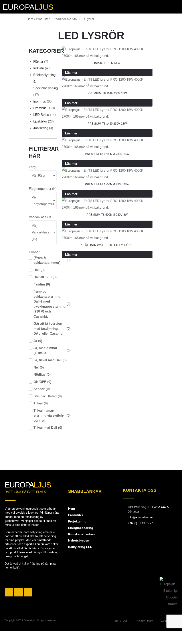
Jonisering (40, 128)
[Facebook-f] (9, 592)
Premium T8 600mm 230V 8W (107, 214)
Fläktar (38, 61)
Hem (30, 19)
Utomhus (40, 108)
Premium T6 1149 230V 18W (107, 93)
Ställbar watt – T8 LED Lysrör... (107, 245)
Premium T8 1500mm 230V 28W (107, 184)
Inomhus (39, 101)
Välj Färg (38, 175)
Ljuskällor (40, 121)
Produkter (43, 19)
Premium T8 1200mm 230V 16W (107, 154)
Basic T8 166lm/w (107, 63)
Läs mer (71, 72)
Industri (38, 68)
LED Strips (41, 114)
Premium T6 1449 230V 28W (107, 123)
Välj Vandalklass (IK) (40, 232)
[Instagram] (18, 592)
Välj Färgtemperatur (43, 200)
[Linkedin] (28, 592)
